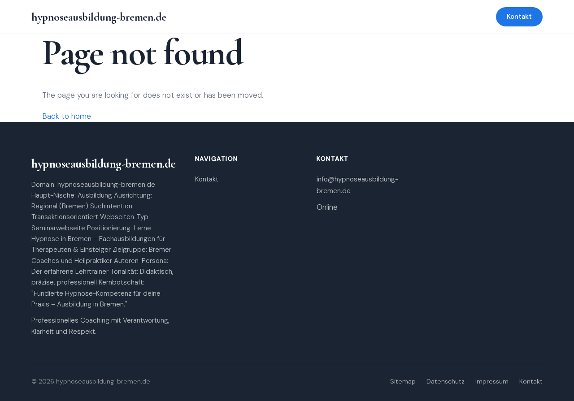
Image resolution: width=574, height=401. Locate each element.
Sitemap (403, 381)
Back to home (66, 116)
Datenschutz (445, 381)
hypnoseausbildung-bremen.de (98, 17)
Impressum (492, 381)
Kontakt (519, 16)
